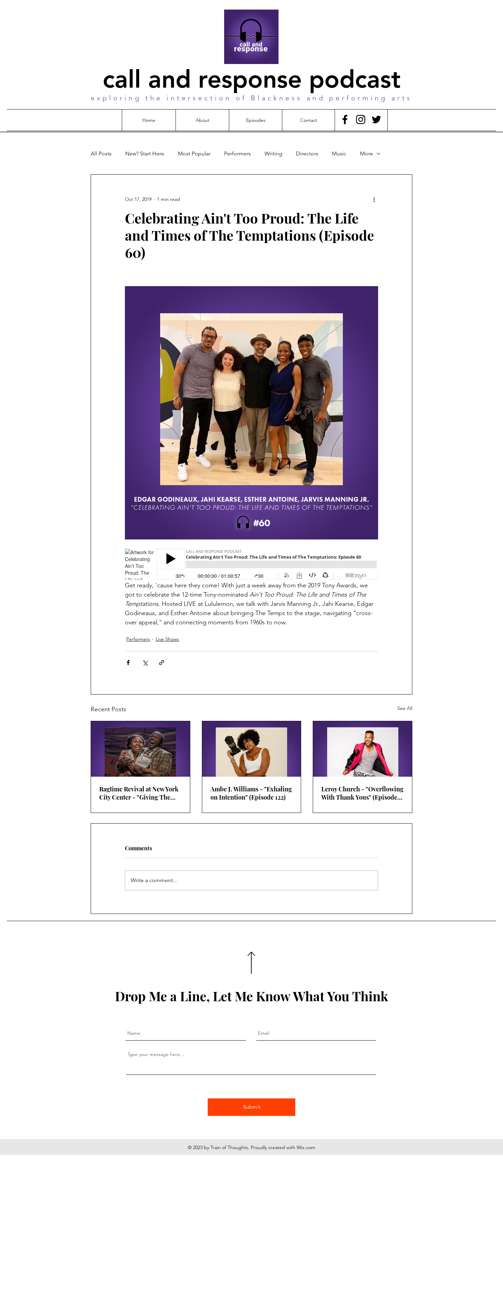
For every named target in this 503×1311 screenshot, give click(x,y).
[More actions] (374, 199)
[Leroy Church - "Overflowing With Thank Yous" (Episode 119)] (362, 749)
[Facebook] (345, 119)
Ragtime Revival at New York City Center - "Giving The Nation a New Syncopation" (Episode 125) (139, 793)
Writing (273, 153)
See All (404, 708)
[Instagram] (360, 119)
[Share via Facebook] (128, 662)
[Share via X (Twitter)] (145, 662)
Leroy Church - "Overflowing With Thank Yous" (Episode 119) (362, 793)
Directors (307, 153)
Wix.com (306, 1147)
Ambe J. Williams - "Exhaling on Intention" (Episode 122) (251, 793)
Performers (237, 153)
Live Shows (167, 639)
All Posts (101, 153)
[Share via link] (161, 662)
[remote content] (251, 565)
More (366, 153)
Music (339, 153)
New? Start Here (144, 153)
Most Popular (194, 153)
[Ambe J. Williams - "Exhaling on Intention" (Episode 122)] (251, 749)
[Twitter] (376, 119)
